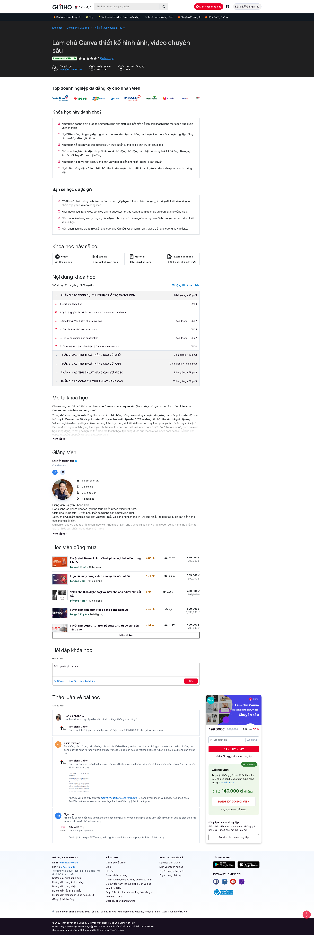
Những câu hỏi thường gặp (66, 878)
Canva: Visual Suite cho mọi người (119, 797)
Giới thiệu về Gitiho (116, 862)
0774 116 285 (68, 866)
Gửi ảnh (60, 681)
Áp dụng (252, 739)
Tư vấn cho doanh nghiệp (233, 837)
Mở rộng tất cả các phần (186, 285)
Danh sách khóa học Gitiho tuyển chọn (120, 17)
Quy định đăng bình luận (82, 681)
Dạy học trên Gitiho (169, 862)
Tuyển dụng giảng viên (171, 871)
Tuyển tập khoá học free (160, 17)
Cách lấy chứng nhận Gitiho (120, 900)
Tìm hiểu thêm (226, 782)
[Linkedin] (224, 882)
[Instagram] (241, 882)
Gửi (191, 681)
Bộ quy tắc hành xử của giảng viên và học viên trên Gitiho (128, 885)
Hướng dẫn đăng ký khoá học (68, 882)
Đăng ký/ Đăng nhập (247, 6)
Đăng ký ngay (234, 749)
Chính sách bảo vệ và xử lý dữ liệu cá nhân (129, 879)
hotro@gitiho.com (68, 862)
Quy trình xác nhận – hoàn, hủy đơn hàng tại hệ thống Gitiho (129, 894)
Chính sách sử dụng (116, 875)
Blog (91, 17)
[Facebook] (216, 882)
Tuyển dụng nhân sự (170, 875)
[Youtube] (233, 882)
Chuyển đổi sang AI (191, 17)
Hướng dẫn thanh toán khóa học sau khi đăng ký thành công (73, 897)
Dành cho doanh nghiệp (68, 17)
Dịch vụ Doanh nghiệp (171, 866)
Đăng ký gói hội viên (233, 801)
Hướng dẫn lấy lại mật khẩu (66, 890)
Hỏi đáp (110, 871)
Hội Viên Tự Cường (218, 17)
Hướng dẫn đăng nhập (64, 886)
